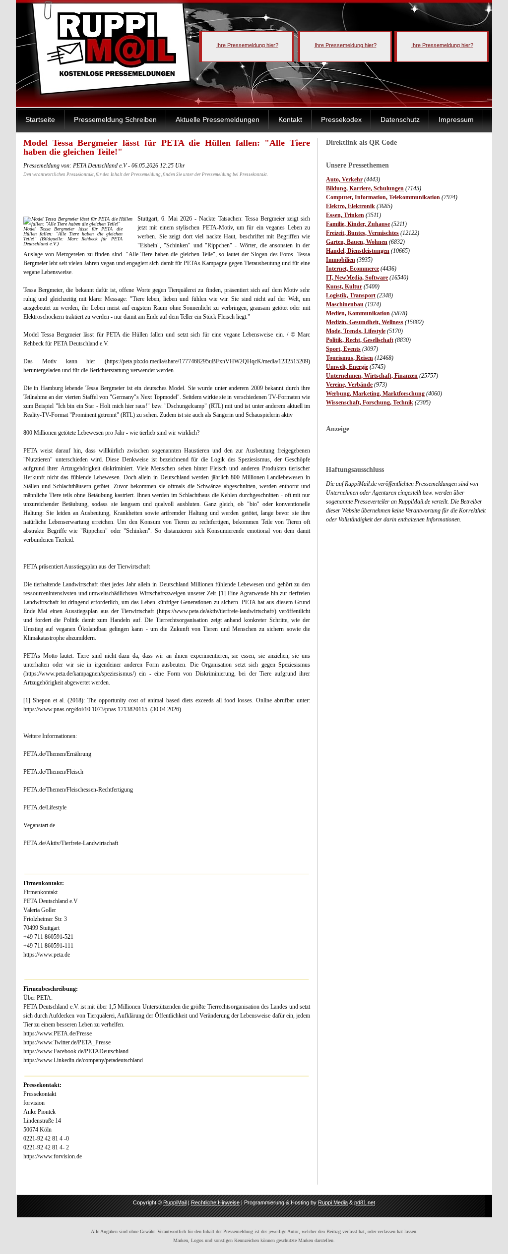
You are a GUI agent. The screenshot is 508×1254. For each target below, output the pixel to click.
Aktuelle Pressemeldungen (217, 119)
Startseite (40, 119)
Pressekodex (341, 119)
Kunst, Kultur (344, 286)
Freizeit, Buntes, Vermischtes (362, 232)
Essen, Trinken (345, 215)
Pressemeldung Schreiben (115, 119)
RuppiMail (175, 1202)
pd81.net (364, 1202)
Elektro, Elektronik (350, 206)
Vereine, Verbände (349, 384)
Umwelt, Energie (347, 366)
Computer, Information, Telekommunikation (383, 197)
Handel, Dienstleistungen (357, 250)
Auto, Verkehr (344, 179)
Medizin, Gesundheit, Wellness (364, 322)
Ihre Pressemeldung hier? (247, 45)
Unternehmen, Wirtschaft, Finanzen (372, 375)
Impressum (456, 119)
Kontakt (290, 119)
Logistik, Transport (351, 295)
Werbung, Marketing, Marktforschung (375, 393)
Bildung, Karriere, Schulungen (365, 188)
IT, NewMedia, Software (357, 277)
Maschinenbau (345, 304)
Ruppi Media (333, 1202)
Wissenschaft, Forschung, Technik (369, 402)
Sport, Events (343, 348)
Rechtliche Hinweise (215, 1202)
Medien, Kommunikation (358, 313)
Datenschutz (400, 119)
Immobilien (340, 259)
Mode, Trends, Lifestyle (355, 331)
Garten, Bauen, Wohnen (356, 241)
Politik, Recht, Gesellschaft (359, 340)
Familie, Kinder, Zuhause (358, 224)
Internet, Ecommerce (352, 268)
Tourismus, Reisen (349, 357)
